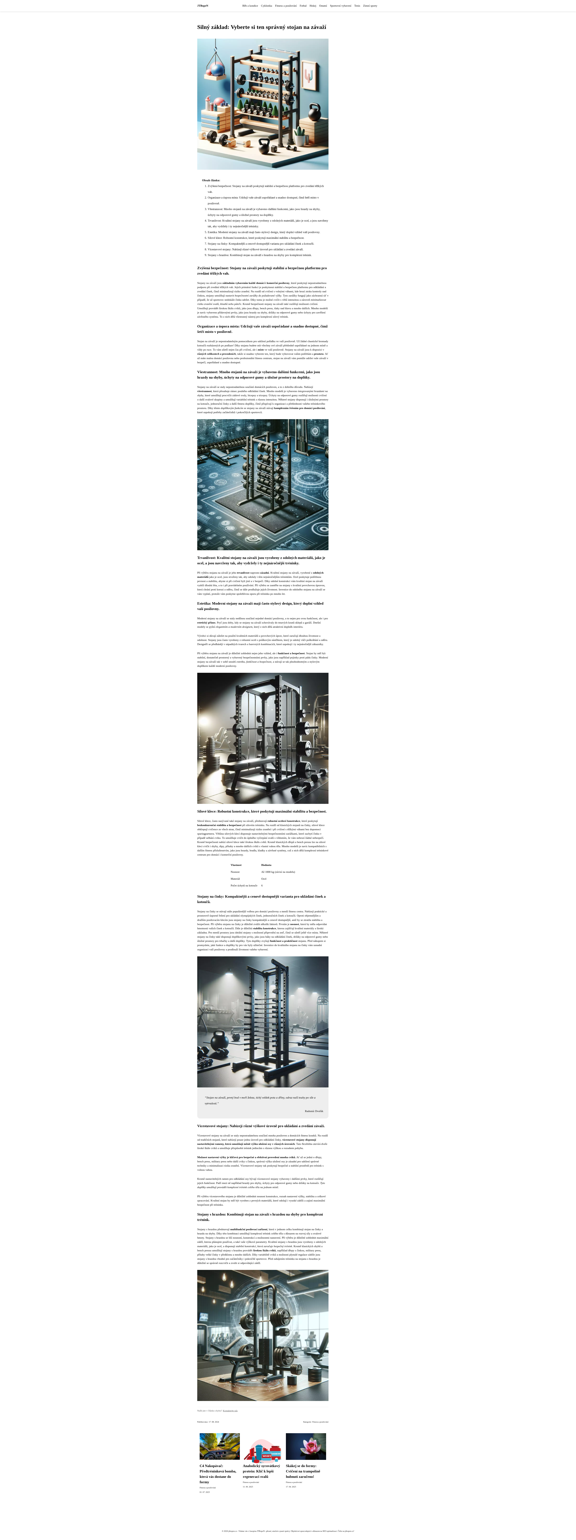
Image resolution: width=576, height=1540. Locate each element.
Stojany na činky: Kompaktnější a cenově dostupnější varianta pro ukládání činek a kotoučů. (261, 243)
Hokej (313, 5)
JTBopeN (202, 5)
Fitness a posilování (286, 5)
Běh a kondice (250, 5)
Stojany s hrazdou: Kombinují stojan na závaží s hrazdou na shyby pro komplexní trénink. (260, 255)
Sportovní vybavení (340, 5)
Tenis (357, 5)
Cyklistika (266, 5)
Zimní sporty (370, 5)
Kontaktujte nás (230, 1410)
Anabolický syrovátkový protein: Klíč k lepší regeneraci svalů (261, 1471)
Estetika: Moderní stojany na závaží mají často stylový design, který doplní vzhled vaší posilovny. (264, 232)
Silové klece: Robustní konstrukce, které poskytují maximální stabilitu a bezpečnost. (256, 237)
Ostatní (323, 5)
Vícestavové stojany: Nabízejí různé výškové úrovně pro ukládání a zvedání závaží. (255, 249)
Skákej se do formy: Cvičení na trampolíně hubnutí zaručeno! (303, 1471)
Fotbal (303, 5)
